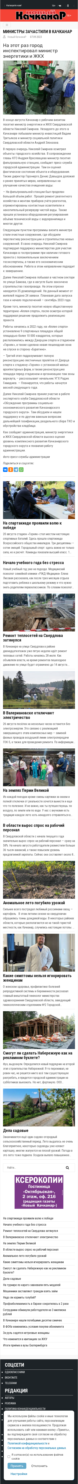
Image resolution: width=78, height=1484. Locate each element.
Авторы (9, 1397)
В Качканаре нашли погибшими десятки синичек (32, 1320)
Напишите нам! (14, 5)
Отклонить (39, 1466)
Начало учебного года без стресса (33, 562)
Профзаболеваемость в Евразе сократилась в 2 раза (36, 1304)
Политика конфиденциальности (25, 1408)
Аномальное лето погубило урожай (34, 903)
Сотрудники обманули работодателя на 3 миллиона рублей (34, 1312)
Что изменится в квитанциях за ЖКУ (25, 1339)
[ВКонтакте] (5, 469)
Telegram (11, 1383)
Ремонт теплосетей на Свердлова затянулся (33, 637)
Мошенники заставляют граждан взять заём (30, 1291)
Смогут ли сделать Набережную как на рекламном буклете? (37, 1055)
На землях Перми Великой (26, 790)
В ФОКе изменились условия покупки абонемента (33, 1326)
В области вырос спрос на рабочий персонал (33, 827)
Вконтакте (11, 1377)
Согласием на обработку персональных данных (37, 1448)
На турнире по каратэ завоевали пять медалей (31, 1285)
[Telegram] (16, 469)
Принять (17, 1466)
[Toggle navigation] (7, 25)
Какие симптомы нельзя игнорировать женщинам (37, 978)
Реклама (10, 1403)
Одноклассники (15, 1372)
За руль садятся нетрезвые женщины (26, 1333)
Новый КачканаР (17, 36)
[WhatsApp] (21, 469)
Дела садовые (15, 1130)
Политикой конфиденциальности (27, 1443)
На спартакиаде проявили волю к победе (32, 525)
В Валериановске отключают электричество (28, 715)
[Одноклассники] (10, 469)
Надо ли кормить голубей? (19, 1297)
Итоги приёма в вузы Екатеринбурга (25, 1345)
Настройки (19, 1474)
